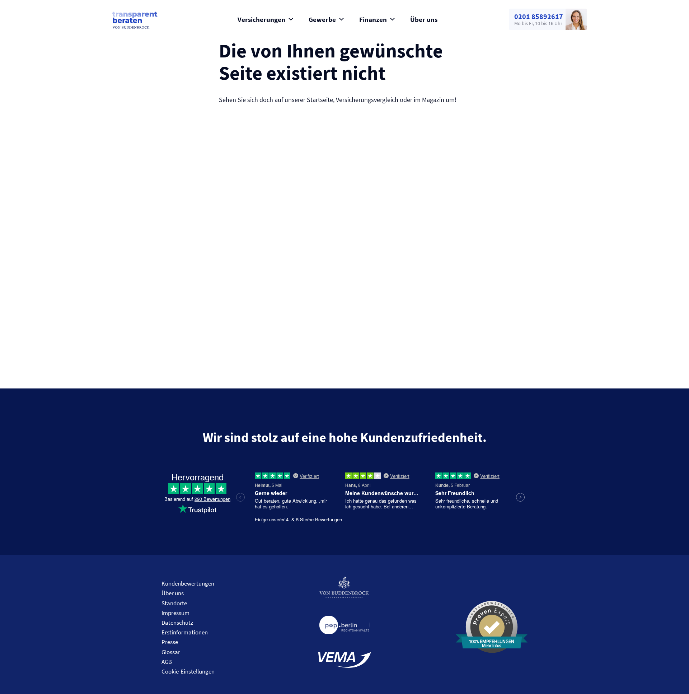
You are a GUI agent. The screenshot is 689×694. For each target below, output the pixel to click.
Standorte (174, 603)
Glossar (170, 652)
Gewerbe (322, 19)
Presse (169, 642)
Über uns (423, 19)
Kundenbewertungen (187, 583)
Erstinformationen (184, 632)
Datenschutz (177, 623)
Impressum (175, 613)
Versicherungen (261, 19)
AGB (166, 662)
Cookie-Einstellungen (188, 671)
